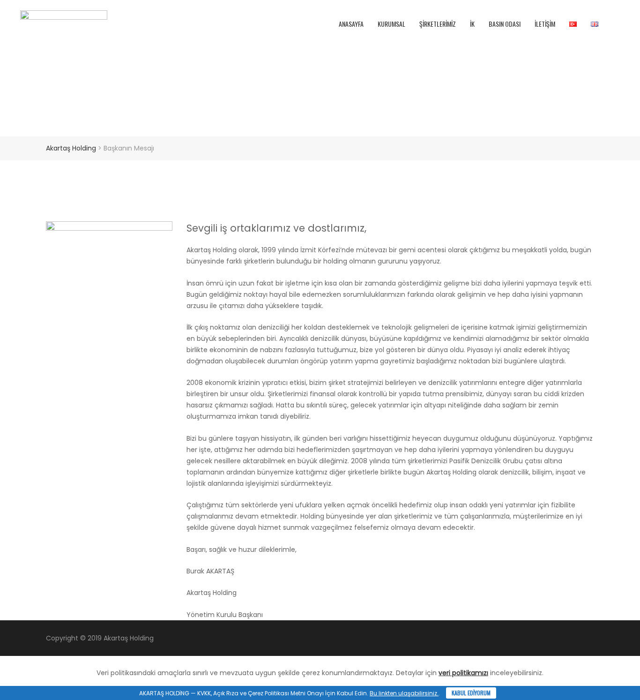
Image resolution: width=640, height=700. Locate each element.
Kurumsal (391, 24)
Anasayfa (351, 24)
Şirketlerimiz (437, 24)
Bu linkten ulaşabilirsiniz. (404, 693)
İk (472, 24)
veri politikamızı (463, 672)
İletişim (545, 24)
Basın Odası (505, 24)
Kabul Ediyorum (471, 693)
